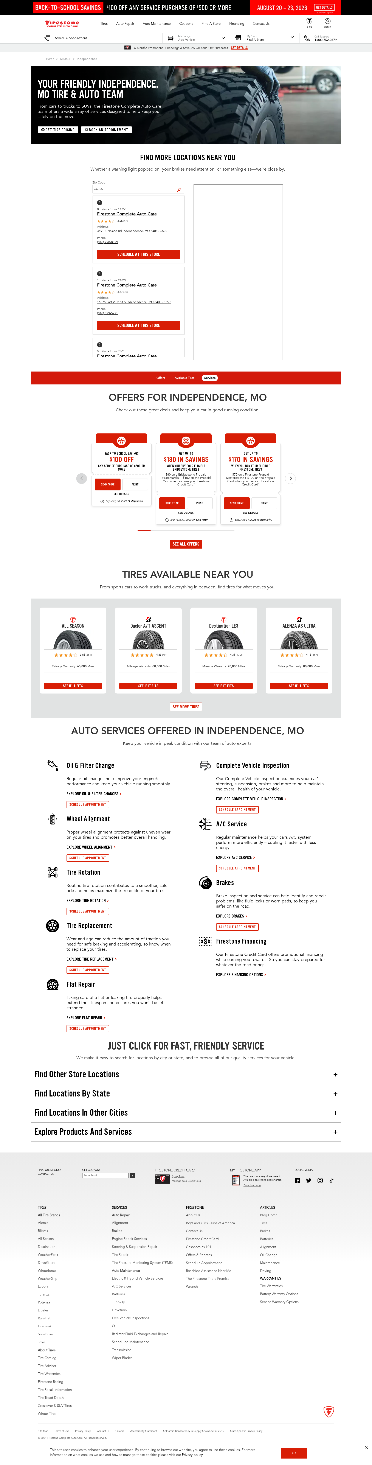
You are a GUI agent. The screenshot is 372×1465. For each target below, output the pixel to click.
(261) (89, 655)
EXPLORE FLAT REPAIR (84, 1017)
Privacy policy (192, 1455)
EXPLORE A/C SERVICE (234, 857)
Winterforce (47, 1271)
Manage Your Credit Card (186, 1181)
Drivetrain (119, 1310)
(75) (164, 655)
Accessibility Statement (143, 1431)
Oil (114, 1326)
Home (50, 59)
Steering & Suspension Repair (134, 1247)
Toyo (41, 1342)
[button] (104, 24)
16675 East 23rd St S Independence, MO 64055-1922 (134, 302)
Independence (87, 59)
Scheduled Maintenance (130, 1342)
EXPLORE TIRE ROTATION (86, 900)
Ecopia (43, 1286)
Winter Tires (47, 1414)
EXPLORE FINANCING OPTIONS (239, 974)
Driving (265, 1271)
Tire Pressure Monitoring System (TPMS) (142, 1263)
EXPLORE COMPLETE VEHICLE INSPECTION (249, 799)
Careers (119, 1431)
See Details (121, 494)
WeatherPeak (48, 1255)
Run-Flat (44, 1318)
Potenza (44, 1302)
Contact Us (194, 1231)
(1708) (239, 655)
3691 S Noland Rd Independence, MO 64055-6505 (132, 231)
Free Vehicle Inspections (130, 1318)
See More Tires (186, 707)
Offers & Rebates (199, 1255)
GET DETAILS (239, 48)
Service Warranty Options (279, 1302)
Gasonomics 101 (198, 1247)
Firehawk (45, 1326)
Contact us (46, 1174)
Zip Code (99, 182)
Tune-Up (118, 1302)
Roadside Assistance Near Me (208, 1271)
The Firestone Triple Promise (207, 1279)
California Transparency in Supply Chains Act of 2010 (193, 1431)
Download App (252, 1185)
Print (135, 484)
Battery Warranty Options (279, 1294)
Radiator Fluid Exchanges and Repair (140, 1334)
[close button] (366, 1448)
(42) (125, 221)
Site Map (43, 1431)
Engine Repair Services (129, 1239)
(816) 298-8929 (107, 242)
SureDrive (45, 1334)
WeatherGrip (47, 1279)
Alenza (43, 1223)
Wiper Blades (122, 1358)
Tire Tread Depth (51, 1398)
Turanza (44, 1294)
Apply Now (178, 1176)
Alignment (120, 1223)
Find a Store (180, 186)
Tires (263, 1223)
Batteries (118, 1294)
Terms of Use (61, 1431)
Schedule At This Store (138, 254)
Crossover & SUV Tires (55, 1406)
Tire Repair (120, 1255)
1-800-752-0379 (326, 40)
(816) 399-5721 (107, 313)
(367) (315, 655)
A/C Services (122, 1286)
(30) (125, 292)
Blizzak (43, 1231)
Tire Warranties (49, 1374)
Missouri (65, 59)
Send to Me (108, 484)
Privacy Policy (83, 1431)
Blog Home (268, 1215)
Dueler (43, 1310)
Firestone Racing (50, 1382)
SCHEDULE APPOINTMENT (87, 804)
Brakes (117, 1231)
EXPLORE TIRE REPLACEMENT (90, 959)
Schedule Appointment (204, 1263)
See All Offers (186, 544)
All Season (46, 1239)
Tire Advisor (47, 1366)
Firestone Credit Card (202, 1239)
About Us (193, 1215)
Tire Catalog (47, 1358)
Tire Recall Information (55, 1390)
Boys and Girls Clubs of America (210, 1223)
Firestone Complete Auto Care (127, 214)
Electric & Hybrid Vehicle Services (137, 1278)
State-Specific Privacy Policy (246, 1431)
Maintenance (270, 1263)
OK (294, 1453)
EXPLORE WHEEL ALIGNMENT (90, 847)
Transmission (122, 1350)
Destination (46, 1247)
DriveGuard (47, 1263)
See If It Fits (73, 686)
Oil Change (268, 1255)
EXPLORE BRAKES (230, 916)
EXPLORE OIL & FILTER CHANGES (92, 793)
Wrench (192, 1287)
